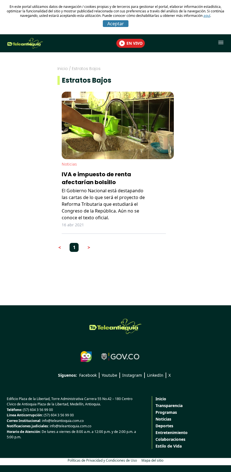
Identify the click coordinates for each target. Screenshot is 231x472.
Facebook (88, 375)
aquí (206, 15)
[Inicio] (115, 326)
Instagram (132, 375)
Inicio (62, 68)
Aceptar (115, 24)
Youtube (109, 375)
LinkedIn (155, 375)
